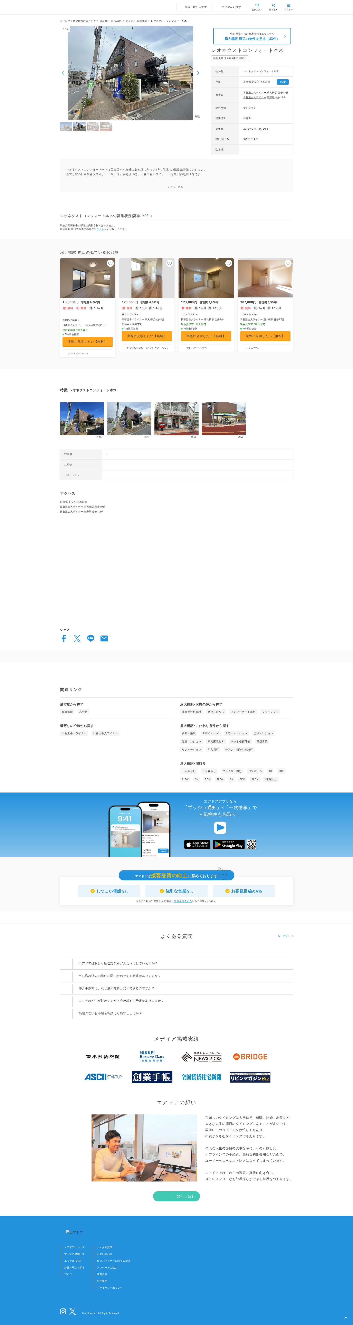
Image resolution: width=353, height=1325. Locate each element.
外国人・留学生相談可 (239, 749)
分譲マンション (263, 733)
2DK (207, 779)
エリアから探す (73, 1260)
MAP (283, 82)
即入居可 (213, 749)
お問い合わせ (104, 1254)
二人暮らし (209, 771)
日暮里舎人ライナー (254, 92)
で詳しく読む (185, 1196)
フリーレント (270, 712)
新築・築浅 (189, 733)
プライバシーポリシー (110, 1287)
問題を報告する (183, 901)
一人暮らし (189, 771)
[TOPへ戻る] (77, 7)
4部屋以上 (271, 779)
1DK (281, 771)
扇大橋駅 (272, 92)
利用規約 (102, 1281)
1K (270, 771)
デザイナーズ (210, 733)
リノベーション (191, 749)
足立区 (255, 81)
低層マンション (191, 741)
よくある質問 (104, 1247)
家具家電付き (216, 741)
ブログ (68, 1274)
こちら (100, 229)
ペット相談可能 (240, 741)
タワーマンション (236, 733)
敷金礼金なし (216, 712)
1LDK (185, 779)
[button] (346, 1318)
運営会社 (102, 1274)
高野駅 (271, 97)
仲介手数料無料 (191, 712)
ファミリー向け (232, 771)
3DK (242, 779)
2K (196, 779)
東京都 (247, 81)
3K (231, 779)
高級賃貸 (262, 741)
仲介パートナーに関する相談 (113, 1260)
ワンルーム (255, 771)
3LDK (254, 779)
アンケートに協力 (107, 1267)
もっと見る (176, 187)
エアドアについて (74, 1247)
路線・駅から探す (74, 1267)
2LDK (220, 779)
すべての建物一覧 (74, 1254)
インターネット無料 (243, 712)
